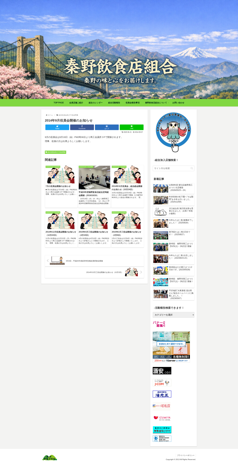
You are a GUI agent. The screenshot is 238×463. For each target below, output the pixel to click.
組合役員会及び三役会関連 (56, 152)
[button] (192, 168)
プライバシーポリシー (185, 455)
